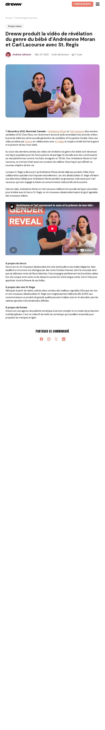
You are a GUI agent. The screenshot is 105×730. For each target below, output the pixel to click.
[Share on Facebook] (41, 339)
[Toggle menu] (98, 4)
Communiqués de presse (26, 18)
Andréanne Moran (57, 131)
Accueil (8, 18)
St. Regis (59, 141)
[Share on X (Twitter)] (56, 339)
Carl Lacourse (77, 131)
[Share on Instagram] (48, 339)
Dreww (28, 141)
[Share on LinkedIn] (63, 339)
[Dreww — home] (13, 4)
